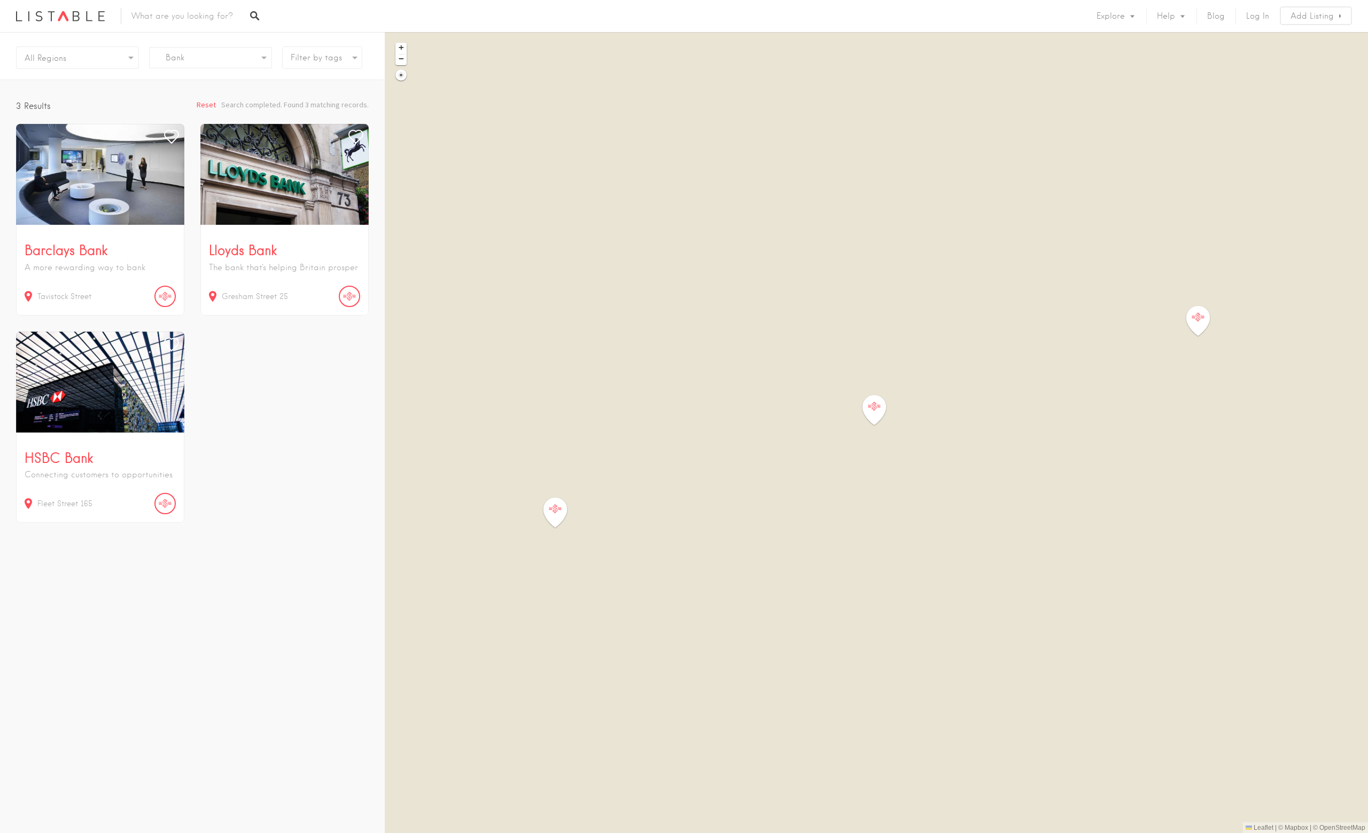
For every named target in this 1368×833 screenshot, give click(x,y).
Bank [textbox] (171, 57)
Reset (206, 104)
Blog (1216, 16)
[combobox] (210, 57)
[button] (1204, 321)
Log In (1257, 16)
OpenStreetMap (1342, 827)
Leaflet (1262, 827)
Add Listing (1312, 16)
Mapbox (1296, 827)
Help (1166, 16)
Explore (1111, 16)
